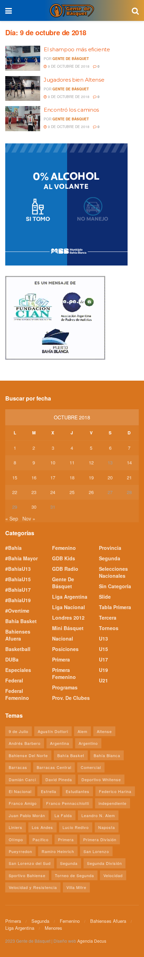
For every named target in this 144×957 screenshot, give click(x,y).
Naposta (106, 827)
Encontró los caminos (71, 109)
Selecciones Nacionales (113, 572)
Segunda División (104, 863)
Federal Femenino (17, 694)
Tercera (107, 617)
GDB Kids (63, 558)
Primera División (99, 839)
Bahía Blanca (107, 755)
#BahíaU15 (18, 579)
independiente (113, 803)
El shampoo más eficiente (77, 49)
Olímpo (16, 839)
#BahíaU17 (18, 589)
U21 (103, 680)
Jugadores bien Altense (74, 79)
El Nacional (20, 791)
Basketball (17, 648)
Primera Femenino (64, 673)
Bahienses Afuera (17, 635)
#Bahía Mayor (21, 558)
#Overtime (17, 610)
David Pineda (58, 779)
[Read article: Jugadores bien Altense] (22, 88)
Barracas (18, 767)
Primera (61, 659)
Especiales (18, 669)
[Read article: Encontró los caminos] (22, 118)
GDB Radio (65, 568)
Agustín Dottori (53, 731)
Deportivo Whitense (101, 779)
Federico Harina (115, 791)
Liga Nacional (68, 607)
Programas (65, 687)
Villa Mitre (76, 887)
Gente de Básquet (70, 58)
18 (72, 477)
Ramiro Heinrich (58, 851)
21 (129, 477)
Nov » (28, 518)
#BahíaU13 (18, 568)
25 (72, 492)
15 (14, 477)
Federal (14, 680)
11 (72, 462)
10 (52, 462)
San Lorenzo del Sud (30, 863)
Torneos (108, 628)
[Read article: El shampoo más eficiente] (22, 58)
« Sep (11, 518)
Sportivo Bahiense (27, 875)
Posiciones (65, 648)
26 (91, 492)
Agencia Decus (91, 941)
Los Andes (42, 827)
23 (33, 492)
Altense (104, 731)
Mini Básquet (68, 628)
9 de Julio (18, 731)
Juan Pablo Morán (27, 815)
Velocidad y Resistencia (33, 887)
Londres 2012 (68, 617)
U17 (103, 659)
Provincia (110, 547)
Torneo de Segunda (74, 875)
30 (33, 506)
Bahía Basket (21, 621)
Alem (82, 731)
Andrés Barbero (25, 743)
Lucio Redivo (76, 827)
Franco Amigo (23, 803)
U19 (103, 669)
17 (52, 477)
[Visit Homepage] (71, 10)
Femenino (64, 547)
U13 (103, 638)
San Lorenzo (96, 851)
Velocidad (113, 875)
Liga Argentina (69, 596)
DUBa (12, 659)
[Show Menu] (8, 10)
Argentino (88, 743)
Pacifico (41, 839)
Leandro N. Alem (98, 815)
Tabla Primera (115, 607)
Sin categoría (115, 586)
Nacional (62, 638)
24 (52, 492)
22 (14, 492)
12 (91, 462)
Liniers (15, 827)
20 (110, 477)
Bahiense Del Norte (28, 755)
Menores (53, 928)
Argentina (59, 743)
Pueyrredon (20, 851)
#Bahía (13, 547)
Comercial (91, 767)
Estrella (48, 791)
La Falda (63, 815)
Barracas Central (54, 767)
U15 (103, 648)
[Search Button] (135, 10)
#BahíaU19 (18, 600)
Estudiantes (77, 791)
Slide (105, 596)
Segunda (109, 558)
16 (33, 477)
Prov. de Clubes (71, 697)
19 (91, 477)
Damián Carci (22, 779)
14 (129, 462)
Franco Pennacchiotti (67, 803)
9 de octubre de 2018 (68, 66)
